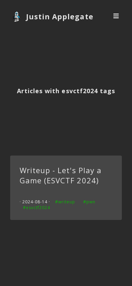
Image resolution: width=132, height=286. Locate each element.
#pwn (89, 202)
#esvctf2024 (36, 207)
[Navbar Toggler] (116, 16)
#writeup (65, 202)
